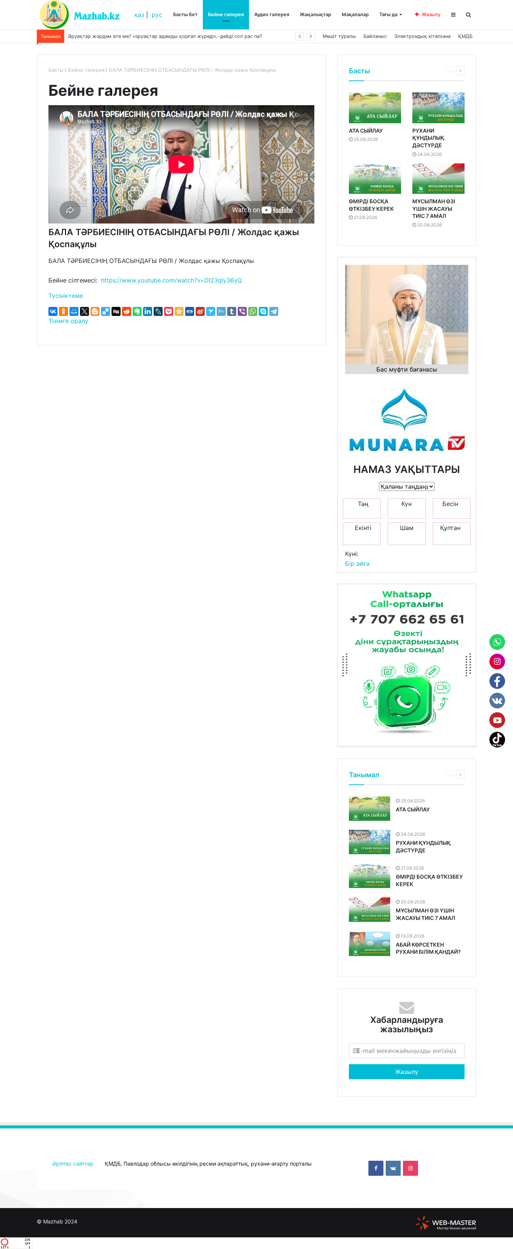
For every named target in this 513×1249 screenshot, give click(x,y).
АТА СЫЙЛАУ (366, 130)
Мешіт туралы (339, 36)
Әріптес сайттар (73, 1163)
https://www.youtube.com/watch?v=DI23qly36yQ (171, 280)
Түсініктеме (65, 295)
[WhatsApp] (252, 311)
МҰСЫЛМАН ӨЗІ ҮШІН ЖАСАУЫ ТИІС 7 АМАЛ (433, 208)
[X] (84, 311)
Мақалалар (355, 14)
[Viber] (242, 311)
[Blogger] (95, 311)
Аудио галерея (271, 14)
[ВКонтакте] (52, 311)
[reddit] (126, 311)
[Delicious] (105, 311)
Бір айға (357, 563)
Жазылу (431, 14)
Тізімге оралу (68, 321)
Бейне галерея (226, 14)
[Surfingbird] (210, 311)
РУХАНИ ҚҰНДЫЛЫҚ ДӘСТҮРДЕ (428, 137)
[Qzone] (179, 311)
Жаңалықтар (315, 14)
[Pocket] (168, 311)
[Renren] (189, 311)
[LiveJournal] (158, 311)
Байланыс (375, 36)
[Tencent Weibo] (221, 311)
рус (157, 14)
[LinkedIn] (147, 311)
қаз (139, 14)
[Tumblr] (231, 311)
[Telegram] (273, 311)
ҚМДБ (465, 36)
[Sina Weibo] (200, 311)
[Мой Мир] (73, 311)
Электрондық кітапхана (422, 36)
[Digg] (116, 311)
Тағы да (388, 14)
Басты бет (185, 14)
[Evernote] (137, 311)
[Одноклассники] (63, 311)
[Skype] (263, 311)
